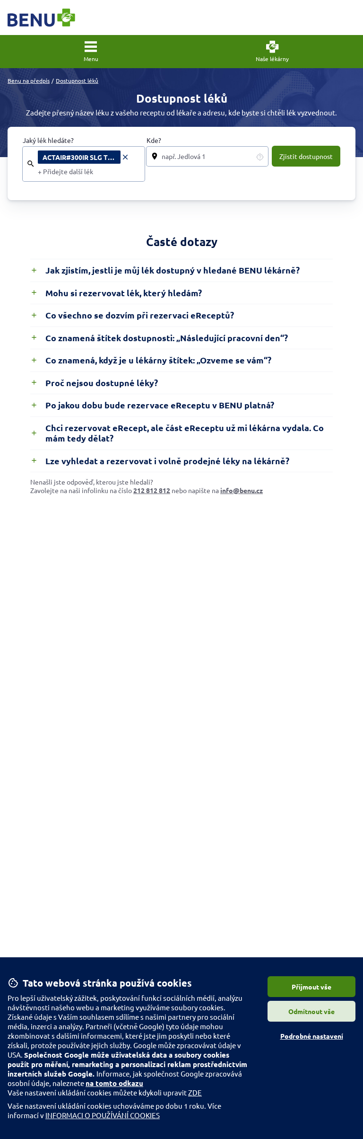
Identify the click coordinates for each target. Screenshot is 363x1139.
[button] (91, 51)
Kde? (154, 140)
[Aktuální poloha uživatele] (260, 157)
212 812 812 (151, 490)
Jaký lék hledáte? (48, 140)
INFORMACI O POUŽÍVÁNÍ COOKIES (102, 1115)
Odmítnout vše (311, 1011)
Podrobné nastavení (311, 1036)
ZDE (195, 1092)
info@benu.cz (241, 490)
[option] (84, 157)
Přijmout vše (311, 986)
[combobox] (88, 172)
